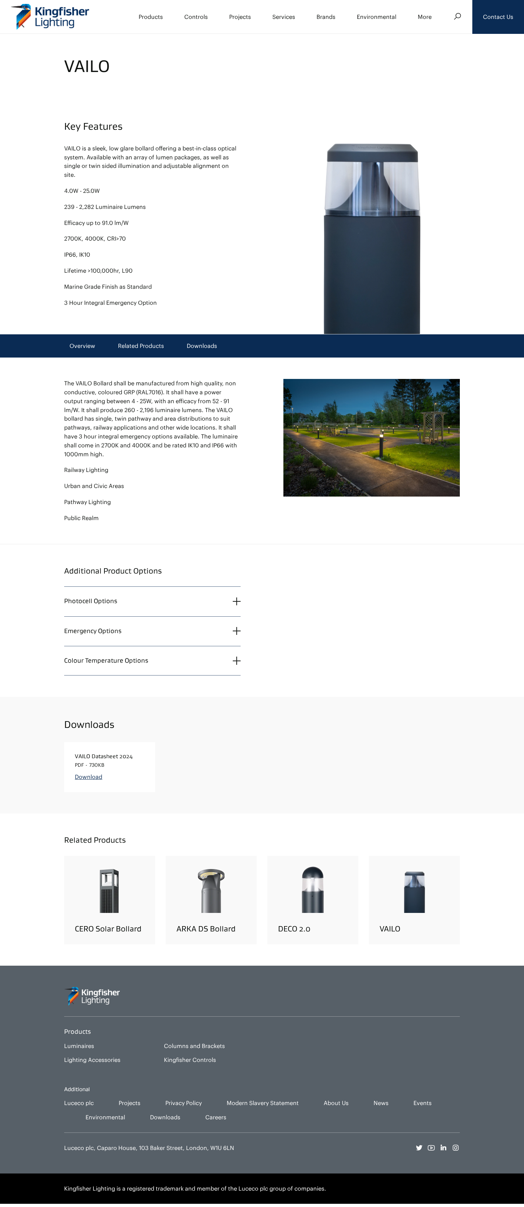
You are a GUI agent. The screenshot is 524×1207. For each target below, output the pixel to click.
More (425, 16)
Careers (215, 1117)
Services (283, 16)
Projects (240, 16)
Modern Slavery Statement (263, 1102)
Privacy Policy (183, 1102)
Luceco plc (79, 1102)
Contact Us (498, 16)
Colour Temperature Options (106, 660)
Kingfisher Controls (190, 1059)
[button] (498, 17)
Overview (82, 345)
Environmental (376, 16)
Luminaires (79, 1045)
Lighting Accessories (92, 1059)
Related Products (141, 345)
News (381, 1102)
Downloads (202, 345)
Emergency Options (93, 631)
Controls (196, 16)
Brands (326, 16)
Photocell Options (90, 601)
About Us (336, 1102)
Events (422, 1102)
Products (151, 16)
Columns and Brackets (194, 1045)
